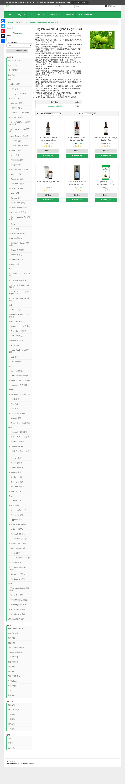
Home (11, 15)
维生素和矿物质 (14, 61)
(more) (20, 33)
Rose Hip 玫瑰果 (16, 482)
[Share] (2, 40)
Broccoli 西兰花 (16, 255)
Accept (84, 2)
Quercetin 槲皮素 (16, 468)
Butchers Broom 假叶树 (19, 169)
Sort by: (40, 113)
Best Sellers (42, 15)
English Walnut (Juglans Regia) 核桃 (44, 22)
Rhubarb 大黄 (15, 472)
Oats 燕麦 (14, 404)
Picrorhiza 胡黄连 (17, 442)
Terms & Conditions (84, 15)
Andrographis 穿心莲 (18, 94)
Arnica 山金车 (15, 98)
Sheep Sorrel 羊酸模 (18, 524)
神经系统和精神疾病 (15, 629)
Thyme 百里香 (15, 562)
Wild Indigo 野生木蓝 (18, 605)
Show (81, 113)
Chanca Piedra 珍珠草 (18, 207)
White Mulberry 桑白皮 (19, 600)
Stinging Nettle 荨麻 (17, 534)
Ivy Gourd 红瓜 (16, 362)
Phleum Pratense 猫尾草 (19, 437)
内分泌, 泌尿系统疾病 (16, 648)
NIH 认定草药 (13, 70)
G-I (10, 305)
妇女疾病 (11, 667)
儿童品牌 (11, 729)
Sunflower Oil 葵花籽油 (19, 539)
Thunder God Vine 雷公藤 (20, 558)
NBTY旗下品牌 (13, 710)
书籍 (9, 738)
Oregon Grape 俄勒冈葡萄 (20, 423)
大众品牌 (11, 719)
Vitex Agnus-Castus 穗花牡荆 (19, 589)
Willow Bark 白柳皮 (17, 609)
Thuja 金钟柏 (15, 553)
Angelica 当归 (15, 141)
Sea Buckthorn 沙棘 (18, 579)
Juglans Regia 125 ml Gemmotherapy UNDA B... (106, 182)
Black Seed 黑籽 (16, 160)
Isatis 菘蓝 (14, 357)
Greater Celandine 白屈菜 (20, 326)
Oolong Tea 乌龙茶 (17, 413)
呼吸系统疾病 (13, 686)
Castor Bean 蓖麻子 (18, 203)
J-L (10, 366)
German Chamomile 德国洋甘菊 (19, 316)
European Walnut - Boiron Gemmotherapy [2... (77, 138)
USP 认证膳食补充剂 (16, 619)
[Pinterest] (2, 31)
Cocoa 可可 (14, 224)
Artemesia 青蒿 (16, 103)
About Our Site (55, 15)
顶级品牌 (11, 705)
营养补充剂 (12, 65)
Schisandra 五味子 (17, 515)
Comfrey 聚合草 (16, 238)
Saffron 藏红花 (15, 505)
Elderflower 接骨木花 (18, 280)
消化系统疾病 (13, 633)
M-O (11, 390)
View (49, 151)
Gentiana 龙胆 (15, 310)
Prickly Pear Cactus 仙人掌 (19, 452)
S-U (10, 496)
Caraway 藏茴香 (16, 188)
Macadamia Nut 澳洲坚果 (20, 394)
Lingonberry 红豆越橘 (18, 385)
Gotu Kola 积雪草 (17, 321)
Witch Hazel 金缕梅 (17, 614)
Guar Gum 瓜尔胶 (17, 336)
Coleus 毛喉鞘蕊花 (17, 233)
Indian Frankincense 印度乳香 (19, 351)
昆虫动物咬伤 (13, 662)
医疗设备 (11, 748)
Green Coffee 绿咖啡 (18, 331)
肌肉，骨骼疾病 (14, 676)
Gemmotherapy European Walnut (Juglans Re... (48, 138)
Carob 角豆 (14, 193)
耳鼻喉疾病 (12, 681)
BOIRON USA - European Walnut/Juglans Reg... (77, 182)
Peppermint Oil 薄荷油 (18, 432)
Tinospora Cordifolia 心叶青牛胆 (19, 568)
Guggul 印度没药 (16, 340)
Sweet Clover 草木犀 (18, 543)
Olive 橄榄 (14, 409)
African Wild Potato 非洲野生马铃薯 (20, 123)
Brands (31, 15)
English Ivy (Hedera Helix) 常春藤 (19, 286)
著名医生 (11, 743)
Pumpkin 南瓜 (15, 458)
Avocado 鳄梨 (15, 150)
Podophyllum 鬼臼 (17, 446)
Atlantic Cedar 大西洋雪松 (20, 146)
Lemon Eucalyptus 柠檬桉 (20, 380)
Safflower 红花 (15, 501)
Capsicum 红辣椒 (17, 184)
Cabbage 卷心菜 (16, 259)
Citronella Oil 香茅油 (18, 212)
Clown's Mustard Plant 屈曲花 (19, 218)
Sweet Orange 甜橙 (17, 548)
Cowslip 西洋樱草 (17, 250)
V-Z (10, 583)
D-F (26, 22)
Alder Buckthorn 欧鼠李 (19, 136)
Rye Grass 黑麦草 (17, 487)
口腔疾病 (11, 638)
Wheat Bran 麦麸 (16, 595)
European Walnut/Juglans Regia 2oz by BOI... (106, 138)
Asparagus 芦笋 (16, 117)
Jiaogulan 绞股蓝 (16, 371)
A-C (10, 79)
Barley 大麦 (14, 155)
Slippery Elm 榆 (16, 520)
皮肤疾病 (11, 643)
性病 (9, 690)
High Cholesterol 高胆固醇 (54, 106)
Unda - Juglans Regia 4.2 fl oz (48, 181)
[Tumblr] (2, 35)
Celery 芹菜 (14, 264)
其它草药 (18, 22)
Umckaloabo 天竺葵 (17, 574)
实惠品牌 (11, 724)
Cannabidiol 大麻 (16, 179)
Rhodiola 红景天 (16, 491)
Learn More (76, 2)
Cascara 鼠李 (15, 198)
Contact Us (69, 15)
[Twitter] (2, 26)
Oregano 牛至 (15, 418)
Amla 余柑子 (15, 89)
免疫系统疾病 (13, 657)
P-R (10, 427)
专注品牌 (11, 714)
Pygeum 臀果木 (16, 463)
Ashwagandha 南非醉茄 (19, 113)
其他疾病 (11, 695)
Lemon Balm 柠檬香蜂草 (19, 376)
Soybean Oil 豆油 (17, 529)
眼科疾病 (11, 671)
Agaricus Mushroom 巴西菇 (19, 130)
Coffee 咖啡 (14, 229)
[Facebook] (2, 21)
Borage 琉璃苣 (15, 165)
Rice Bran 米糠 (16, 477)
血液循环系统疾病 (15, 652)
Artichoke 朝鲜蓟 (16, 108)
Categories (21, 15)
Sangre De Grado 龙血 (19, 510)
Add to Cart (48, 156)
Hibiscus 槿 (14, 345)
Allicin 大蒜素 (15, 84)
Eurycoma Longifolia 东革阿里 (19, 300)
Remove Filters (21, 51)
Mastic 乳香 (14, 399)
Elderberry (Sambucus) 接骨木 (19, 275)
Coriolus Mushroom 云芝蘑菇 (19, 244)
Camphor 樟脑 (15, 174)
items (112, 6)
